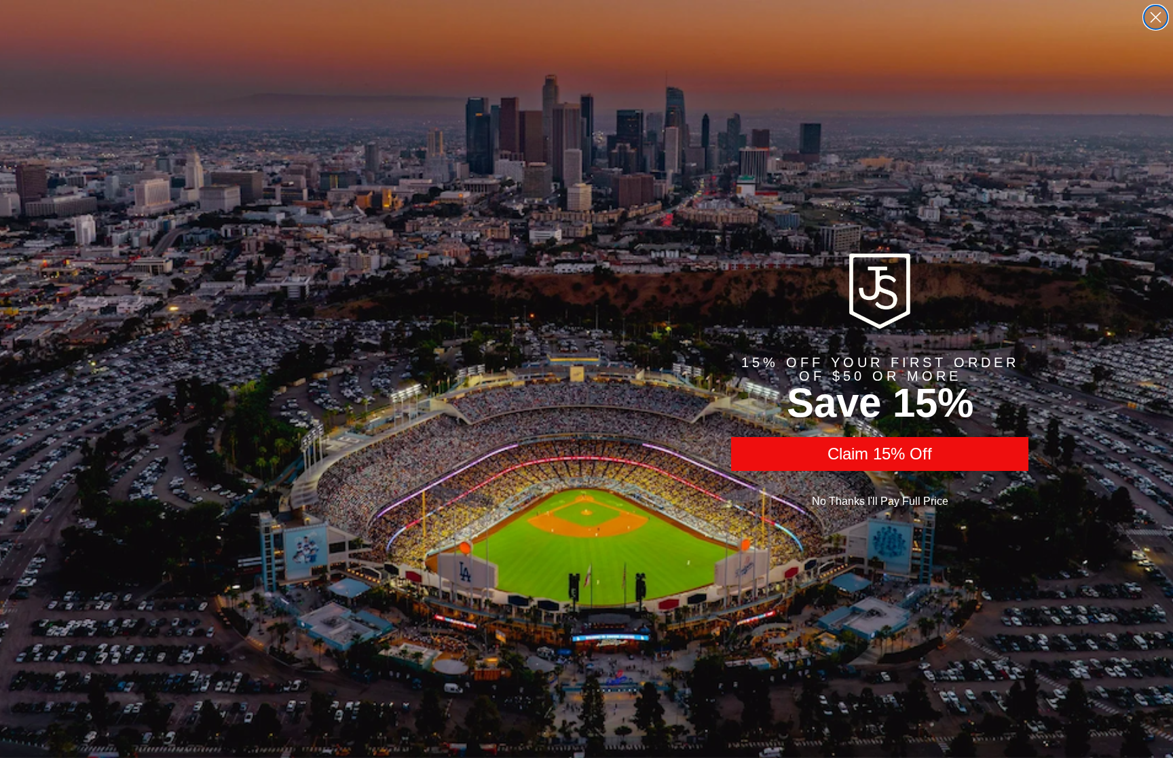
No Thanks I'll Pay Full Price (880, 501)
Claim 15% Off (879, 453)
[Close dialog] (1156, 17)
